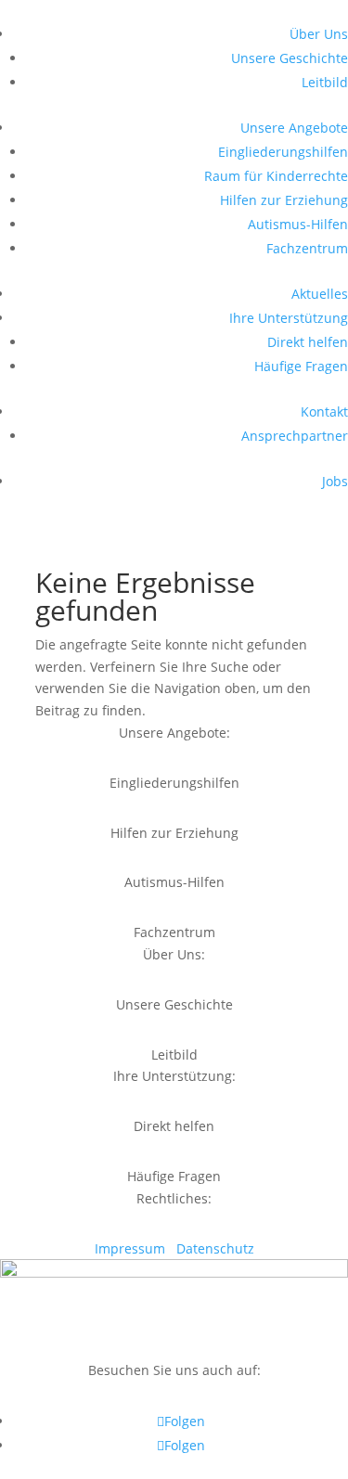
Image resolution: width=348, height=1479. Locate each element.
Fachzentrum (307, 248)
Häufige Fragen (301, 366)
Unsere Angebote (294, 127)
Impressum (132, 1248)
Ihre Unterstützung (288, 318)
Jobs (335, 481)
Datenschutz (215, 1248)
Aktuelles (319, 293)
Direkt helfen (307, 342)
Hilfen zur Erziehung (284, 200)
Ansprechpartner (294, 435)
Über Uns (319, 34)
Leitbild (325, 82)
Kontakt (324, 411)
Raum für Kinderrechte (276, 176)
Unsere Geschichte (289, 58)
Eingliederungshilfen (283, 152)
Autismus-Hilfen (298, 224)
